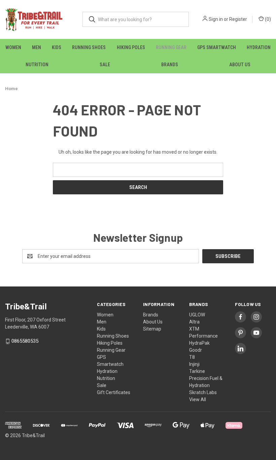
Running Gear (171, 47)
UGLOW (197, 314)
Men (36, 47)
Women (13, 47)
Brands (169, 64)
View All (197, 399)
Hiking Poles (131, 47)
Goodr (195, 350)
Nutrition (37, 64)
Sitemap (152, 329)
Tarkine (197, 371)
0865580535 (24, 341)
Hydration (259, 47)
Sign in (216, 19)
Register (238, 19)
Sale (105, 64)
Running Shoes (89, 47)
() (267, 19)
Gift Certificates (113, 392)
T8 (192, 357)
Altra (194, 321)
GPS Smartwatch (216, 47)
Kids (56, 47)
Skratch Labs (203, 392)
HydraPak (199, 343)
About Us (239, 64)
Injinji (194, 364)
